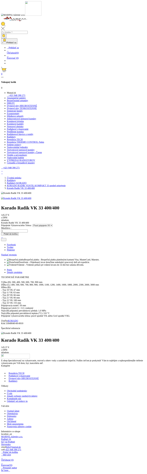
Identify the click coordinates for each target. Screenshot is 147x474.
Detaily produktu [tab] (14, 272)
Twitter (10, 247)
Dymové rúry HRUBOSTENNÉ (24, 378)
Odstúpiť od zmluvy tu (17, 401)
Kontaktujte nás (14, 398)
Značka (4, 321)
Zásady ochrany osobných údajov (22, 396)
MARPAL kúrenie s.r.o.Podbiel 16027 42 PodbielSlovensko (12, 440)
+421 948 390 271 (12, 449)
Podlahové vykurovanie (19, 376)
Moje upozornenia (15, 424)
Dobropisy (12, 416)
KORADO (13, 321)
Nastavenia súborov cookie (19, 426)
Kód (3, 323)
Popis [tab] (9, 269)
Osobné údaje (13, 411)
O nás (9, 393)
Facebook (11, 244)
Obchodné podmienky (17, 391)
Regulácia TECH (16, 373)
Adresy (10, 419)
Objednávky (12, 413)
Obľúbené (11, 421)
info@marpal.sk (13, 447)
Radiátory (13, 381)
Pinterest (11, 250)
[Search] (4, 36)
